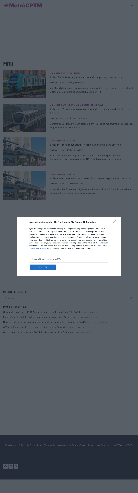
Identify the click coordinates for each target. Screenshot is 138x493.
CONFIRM (42, 267)
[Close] (115, 222)
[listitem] (69, 259)
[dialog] (69, 246)
